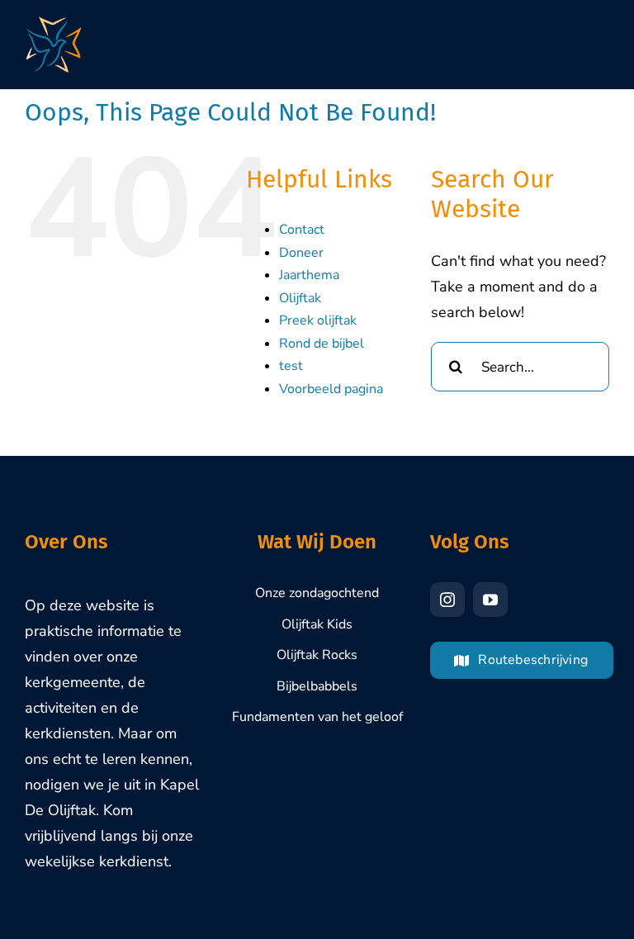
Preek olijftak (318, 320)
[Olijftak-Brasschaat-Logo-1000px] (54, 24)
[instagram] (447, 599)
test (291, 366)
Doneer (301, 253)
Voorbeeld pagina (331, 389)
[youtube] (490, 599)
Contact (301, 230)
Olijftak (300, 298)
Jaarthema (309, 275)
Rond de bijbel (321, 343)
